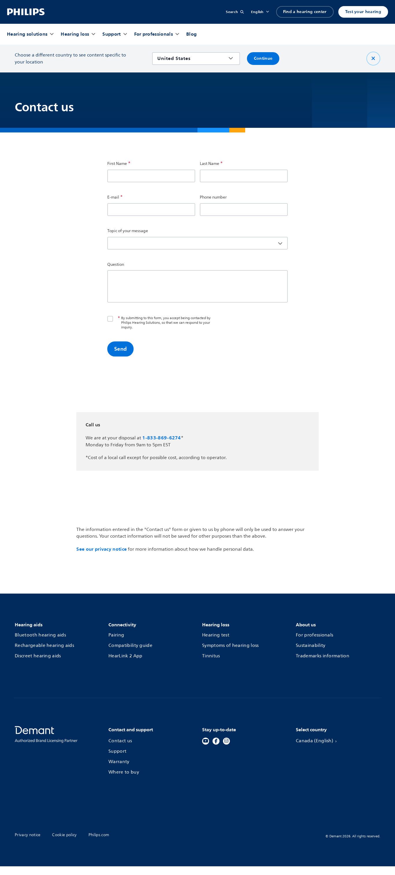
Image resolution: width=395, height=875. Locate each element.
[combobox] (191, 58)
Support (117, 751)
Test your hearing (363, 11)
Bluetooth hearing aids (40, 635)
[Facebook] (216, 741)
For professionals (314, 635)
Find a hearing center (305, 11)
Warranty (119, 761)
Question (115, 264)
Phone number (213, 197)
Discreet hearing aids (38, 656)
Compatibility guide (130, 645)
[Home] (26, 11)
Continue (263, 58)
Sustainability (310, 645)
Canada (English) (314, 741)
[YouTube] (205, 741)
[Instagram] (226, 741)
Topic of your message (127, 231)
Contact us (120, 741)
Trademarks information (322, 656)
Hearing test (215, 635)
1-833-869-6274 (161, 438)
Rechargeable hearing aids (44, 645)
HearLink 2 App (125, 656)
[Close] (373, 59)
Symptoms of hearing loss (230, 645)
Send (120, 348)
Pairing (116, 635)
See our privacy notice (101, 549)
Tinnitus (211, 656)
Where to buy (123, 772)
